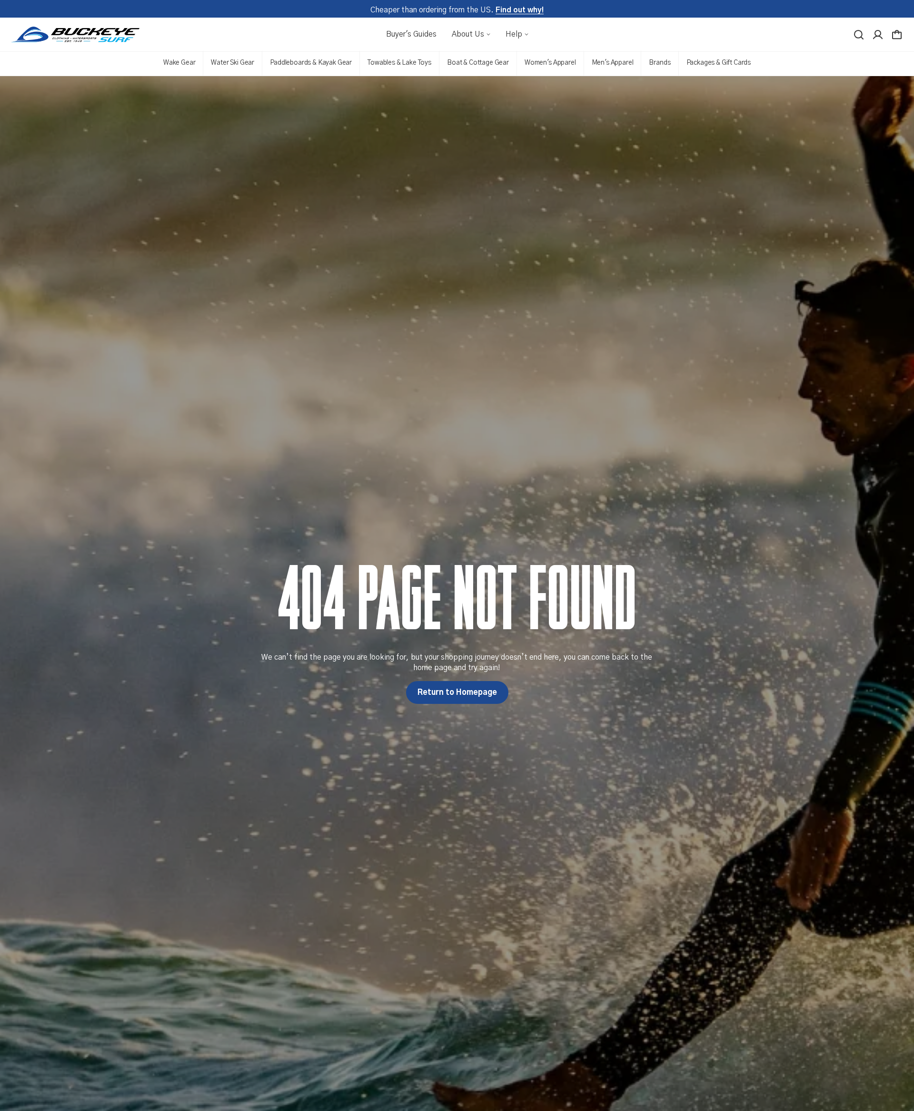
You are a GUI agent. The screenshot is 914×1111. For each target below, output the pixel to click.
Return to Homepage (457, 692)
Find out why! (520, 10)
